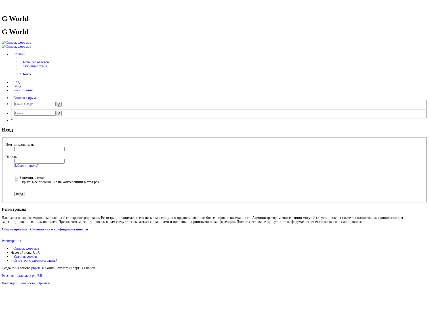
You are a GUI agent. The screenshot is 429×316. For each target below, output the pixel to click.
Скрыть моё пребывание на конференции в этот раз (59, 182)
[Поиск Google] (59, 104)
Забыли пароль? (26, 165)
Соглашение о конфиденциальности (59, 229)
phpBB (36, 268)
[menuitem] (34, 62)
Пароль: (11, 157)
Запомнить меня (31, 177)
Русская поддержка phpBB (22, 275)
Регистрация (11, 241)
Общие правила (14, 229)
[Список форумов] (16, 43)
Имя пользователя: (19, 144)
